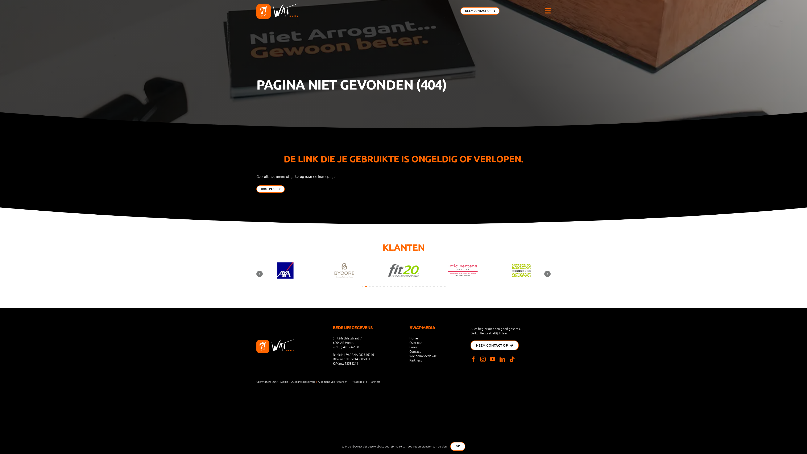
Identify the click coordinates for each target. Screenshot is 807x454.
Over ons (415, 342)
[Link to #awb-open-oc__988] (548, 11)
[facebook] (473, 359)
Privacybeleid (359, 382)
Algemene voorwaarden (332, 382)
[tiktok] (512, 359)
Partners (415, 360)
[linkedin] (502, 359)
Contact (415, 351)
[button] (362, 286)
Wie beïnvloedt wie (423, 356)
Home (413, 338)
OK (458, 446)
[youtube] (492, 359)
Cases (413, 347)
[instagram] (483, 359)
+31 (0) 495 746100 (346, 347)
